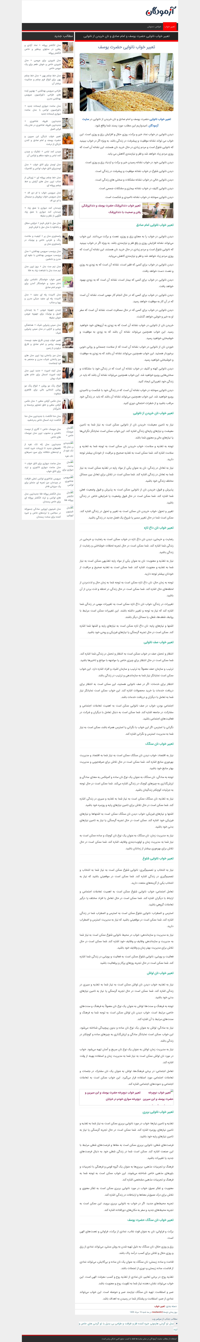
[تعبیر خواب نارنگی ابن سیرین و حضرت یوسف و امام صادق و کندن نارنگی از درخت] (67, 143)
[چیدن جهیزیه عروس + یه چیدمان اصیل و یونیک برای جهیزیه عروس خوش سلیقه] (67, 317)
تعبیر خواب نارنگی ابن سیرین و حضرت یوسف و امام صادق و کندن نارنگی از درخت (43, 140)
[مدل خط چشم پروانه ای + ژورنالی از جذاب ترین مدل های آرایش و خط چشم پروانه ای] (67, 185)
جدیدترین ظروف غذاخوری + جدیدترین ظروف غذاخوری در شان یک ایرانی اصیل (43, 125)
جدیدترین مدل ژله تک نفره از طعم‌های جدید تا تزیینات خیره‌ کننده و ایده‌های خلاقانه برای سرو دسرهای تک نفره (49, 450)
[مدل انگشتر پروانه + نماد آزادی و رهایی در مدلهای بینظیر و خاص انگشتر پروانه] (67, 52)
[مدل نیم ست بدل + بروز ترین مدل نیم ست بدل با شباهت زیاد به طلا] (67, 274)
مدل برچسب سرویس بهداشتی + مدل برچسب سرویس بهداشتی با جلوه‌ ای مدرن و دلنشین (43, 255)
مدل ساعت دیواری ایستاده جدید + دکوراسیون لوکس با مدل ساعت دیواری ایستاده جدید (43, 110)
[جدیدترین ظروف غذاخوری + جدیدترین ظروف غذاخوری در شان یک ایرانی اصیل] (67, 128)
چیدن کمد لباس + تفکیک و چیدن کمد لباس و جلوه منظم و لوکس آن (43, 153)
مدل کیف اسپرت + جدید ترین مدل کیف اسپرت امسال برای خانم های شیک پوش (43, 374)
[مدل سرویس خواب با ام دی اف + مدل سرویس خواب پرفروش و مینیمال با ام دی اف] (67, 200)
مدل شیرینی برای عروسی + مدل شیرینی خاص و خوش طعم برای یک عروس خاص (43, 64)
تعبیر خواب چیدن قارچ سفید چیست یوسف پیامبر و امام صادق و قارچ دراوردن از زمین (43, 344)
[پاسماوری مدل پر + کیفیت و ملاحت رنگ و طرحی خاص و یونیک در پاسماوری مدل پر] (67, 243)
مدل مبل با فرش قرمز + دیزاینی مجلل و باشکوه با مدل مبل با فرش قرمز (43, 225)
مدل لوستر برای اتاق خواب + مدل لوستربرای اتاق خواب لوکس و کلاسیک (43, 166)
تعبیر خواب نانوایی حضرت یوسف (126, 47)
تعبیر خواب (170, 26)
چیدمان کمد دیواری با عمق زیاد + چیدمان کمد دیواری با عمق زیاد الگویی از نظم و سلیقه (43, 212)
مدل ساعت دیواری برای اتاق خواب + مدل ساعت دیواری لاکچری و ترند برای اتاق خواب (43, 467)
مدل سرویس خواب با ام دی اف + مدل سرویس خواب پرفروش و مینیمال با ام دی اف (43, 196)
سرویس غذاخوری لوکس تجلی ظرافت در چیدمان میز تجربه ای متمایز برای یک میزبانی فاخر (43, 482)
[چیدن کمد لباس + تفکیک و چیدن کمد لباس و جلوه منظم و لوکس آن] (67, 159)
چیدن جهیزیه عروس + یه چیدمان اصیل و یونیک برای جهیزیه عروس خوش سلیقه (43, 314)
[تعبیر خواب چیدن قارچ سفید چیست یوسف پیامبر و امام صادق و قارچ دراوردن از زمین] (67, 347)
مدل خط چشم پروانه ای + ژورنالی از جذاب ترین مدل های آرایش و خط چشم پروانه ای (43, 181)
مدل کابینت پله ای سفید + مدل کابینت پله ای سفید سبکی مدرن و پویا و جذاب (43, 298)
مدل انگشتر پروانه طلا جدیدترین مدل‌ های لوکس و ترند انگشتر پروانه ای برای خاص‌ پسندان (43, 498)
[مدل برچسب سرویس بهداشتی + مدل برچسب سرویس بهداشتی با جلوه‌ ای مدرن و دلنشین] (67, 258)
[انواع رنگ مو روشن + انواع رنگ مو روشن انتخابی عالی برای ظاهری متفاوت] (67, 393)
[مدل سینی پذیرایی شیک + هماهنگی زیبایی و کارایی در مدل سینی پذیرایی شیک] (67, 332)
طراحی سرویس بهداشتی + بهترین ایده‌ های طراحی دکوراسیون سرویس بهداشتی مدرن (43, 95)
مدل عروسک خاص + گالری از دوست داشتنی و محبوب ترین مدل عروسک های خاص (43, 433)
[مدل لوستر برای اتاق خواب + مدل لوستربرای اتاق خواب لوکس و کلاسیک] (67, 172)
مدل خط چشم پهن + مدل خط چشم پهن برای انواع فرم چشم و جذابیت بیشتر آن (43, 79)
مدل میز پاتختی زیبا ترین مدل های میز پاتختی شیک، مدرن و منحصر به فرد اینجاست (43, 359)
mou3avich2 (157, 1312)
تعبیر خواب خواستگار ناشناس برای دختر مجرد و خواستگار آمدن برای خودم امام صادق (43, 283)
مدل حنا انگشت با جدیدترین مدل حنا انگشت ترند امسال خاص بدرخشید (43, 418)
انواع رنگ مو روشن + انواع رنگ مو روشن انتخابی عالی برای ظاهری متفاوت (43, 390)
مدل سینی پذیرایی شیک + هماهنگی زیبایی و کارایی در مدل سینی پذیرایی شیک (43, 329)
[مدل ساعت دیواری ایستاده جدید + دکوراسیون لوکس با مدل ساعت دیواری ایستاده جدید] (67, 113)
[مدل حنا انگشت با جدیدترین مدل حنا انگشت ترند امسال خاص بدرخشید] (67, 423)
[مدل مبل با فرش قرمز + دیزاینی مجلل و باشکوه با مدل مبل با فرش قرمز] (67, 230)
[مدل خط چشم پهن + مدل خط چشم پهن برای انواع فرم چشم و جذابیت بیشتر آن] (67, 83)
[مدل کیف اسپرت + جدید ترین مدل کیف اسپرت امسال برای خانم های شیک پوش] (67, 378)
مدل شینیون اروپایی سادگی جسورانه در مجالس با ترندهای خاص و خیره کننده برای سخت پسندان (43, 513)
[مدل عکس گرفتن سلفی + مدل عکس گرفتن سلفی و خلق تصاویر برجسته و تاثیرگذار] (67, 408)
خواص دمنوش (154, 26)
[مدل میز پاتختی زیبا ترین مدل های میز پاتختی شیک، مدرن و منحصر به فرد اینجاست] (67, 363)
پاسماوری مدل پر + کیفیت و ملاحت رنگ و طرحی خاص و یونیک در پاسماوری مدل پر (43, 240)
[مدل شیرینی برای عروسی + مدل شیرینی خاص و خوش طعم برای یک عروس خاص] (67, 68)
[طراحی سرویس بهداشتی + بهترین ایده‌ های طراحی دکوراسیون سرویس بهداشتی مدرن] (67, 98)
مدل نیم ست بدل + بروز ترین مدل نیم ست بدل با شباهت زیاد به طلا (43, 268)
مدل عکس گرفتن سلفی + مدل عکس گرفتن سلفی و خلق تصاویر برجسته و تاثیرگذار (43, 405)
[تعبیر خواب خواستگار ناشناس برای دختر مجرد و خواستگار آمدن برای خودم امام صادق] (67, 287)
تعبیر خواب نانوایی (160, 119)
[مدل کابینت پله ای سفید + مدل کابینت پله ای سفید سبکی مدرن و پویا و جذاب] (67, 302)
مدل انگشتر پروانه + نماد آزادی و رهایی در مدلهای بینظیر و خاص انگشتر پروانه (43, 49)
